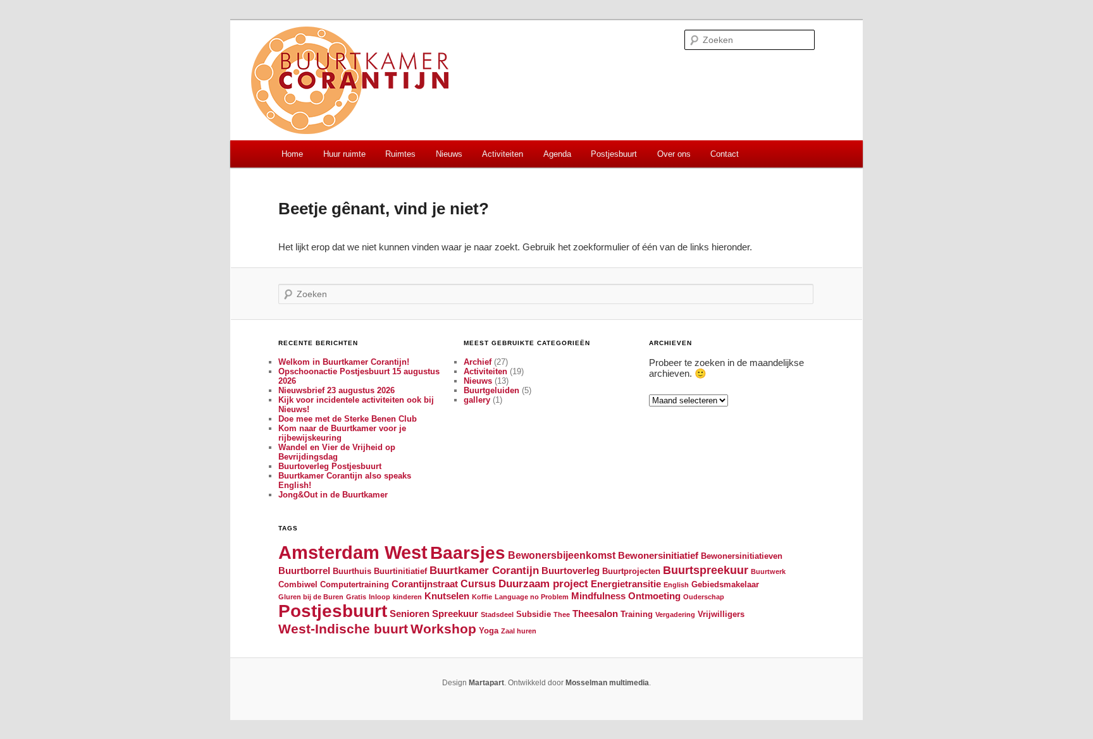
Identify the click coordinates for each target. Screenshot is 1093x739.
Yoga (488, 630)
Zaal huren (518, 631)
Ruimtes (400, 154)
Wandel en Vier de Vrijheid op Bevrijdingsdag (336, 452)
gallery (477, 400)
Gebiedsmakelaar (725, 584)
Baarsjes (467, 553)
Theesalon (595, 614)
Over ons (674, 154)
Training (637, 614)
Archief (477, 362)
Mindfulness (598, 596)
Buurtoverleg (570, 571)
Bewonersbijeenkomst (561, 555)
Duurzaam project (543, 583)
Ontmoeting (654, 596)
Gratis (356, 597)
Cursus (478, 583)
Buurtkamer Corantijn (484, 570)
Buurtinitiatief (400, 571)
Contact (724, 154)
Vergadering (675, 614)
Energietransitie (626, 584)
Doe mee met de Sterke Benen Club (347, 419)
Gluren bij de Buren (310, 597)
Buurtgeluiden (491, 390)
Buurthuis (352, 571)
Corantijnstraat (425, 584)
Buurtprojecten (631, 571)
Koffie (482, 597)
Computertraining (354, 584)
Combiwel (298, 584)
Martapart (486, 682)
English (676, 585)
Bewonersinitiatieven (741, 556)
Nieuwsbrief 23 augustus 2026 (336, 390)
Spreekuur (455, 614)
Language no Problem (532, 597)
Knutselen (446, 596)
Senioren (409, 614)
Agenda (557, 154)
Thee (561, 614)
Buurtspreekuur (705, 570)
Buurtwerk (768, 571)
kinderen (407, 597)
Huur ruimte (344, 154)
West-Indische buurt (343, 628)
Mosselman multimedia (607, 682)
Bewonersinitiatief (658, 556)
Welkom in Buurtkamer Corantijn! (343, 362)
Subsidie (533, 614)
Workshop (443, 628)
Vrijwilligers (721, 614)
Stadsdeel (497, 614)
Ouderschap (703, 597)
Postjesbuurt (614, 154)
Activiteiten (502, 154)
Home (292, 154)
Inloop (379, 597)
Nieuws (449, 154)
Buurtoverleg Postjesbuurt (329, 466)
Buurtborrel (304, 571)
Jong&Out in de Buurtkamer (333, 494)
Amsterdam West (353, 552)
